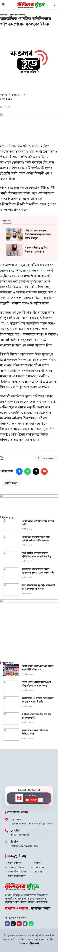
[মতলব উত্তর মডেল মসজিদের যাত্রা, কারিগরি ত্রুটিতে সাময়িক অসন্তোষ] (11, 541)
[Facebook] (7, 923)
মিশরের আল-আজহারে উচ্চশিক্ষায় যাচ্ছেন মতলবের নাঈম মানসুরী (38, 234)
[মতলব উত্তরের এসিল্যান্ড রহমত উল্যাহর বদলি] (11, 525)
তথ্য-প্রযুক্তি (3, 15)
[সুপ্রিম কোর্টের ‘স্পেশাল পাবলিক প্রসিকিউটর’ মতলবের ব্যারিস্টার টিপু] (11, 557)
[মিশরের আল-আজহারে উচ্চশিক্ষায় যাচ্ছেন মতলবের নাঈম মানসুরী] (14, 234)
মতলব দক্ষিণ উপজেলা (17, 15)
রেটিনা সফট (33, 943)
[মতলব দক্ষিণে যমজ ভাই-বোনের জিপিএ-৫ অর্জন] (11, 735)
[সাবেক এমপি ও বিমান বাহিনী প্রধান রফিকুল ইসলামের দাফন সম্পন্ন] (11, 686)
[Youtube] (19, 923)
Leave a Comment (48, 458)
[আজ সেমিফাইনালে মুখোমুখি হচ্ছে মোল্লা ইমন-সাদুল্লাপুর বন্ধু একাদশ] (11, 589)
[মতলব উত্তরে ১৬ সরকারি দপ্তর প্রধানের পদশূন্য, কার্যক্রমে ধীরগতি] (11, 702)
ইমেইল (14, 842)
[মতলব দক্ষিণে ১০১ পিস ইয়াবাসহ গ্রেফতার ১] (14, 250)
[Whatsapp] (31, 923)
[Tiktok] (25, 923)
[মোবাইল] (6, 831)
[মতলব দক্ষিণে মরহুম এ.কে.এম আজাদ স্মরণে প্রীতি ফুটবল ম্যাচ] (11, 670)
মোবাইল (15, 831)
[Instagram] (13, 923)
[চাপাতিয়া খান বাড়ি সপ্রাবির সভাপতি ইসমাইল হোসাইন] (11, 718)
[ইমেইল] (6, 842)
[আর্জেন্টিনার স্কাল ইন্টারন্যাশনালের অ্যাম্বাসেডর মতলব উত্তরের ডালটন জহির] (11, 573)
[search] (54, 5)
